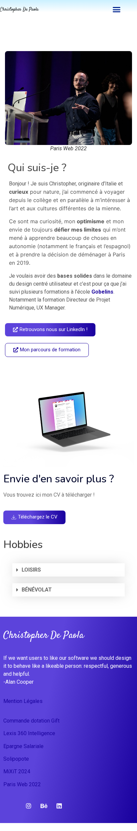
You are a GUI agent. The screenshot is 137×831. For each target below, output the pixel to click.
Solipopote (16, 759)
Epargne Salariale (23, 746)
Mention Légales (23, 701)
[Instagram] (29, 806)
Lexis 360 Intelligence (29, 733)
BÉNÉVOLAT (37, 590)
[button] (116, 9)
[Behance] (44, 806)
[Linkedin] (59, 806)
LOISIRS (31, 570)
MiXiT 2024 (16, 771)
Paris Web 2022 (22, 784)
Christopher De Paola (19, 9)
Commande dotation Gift (31, 721)
